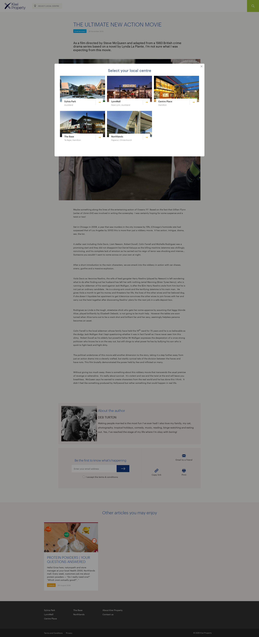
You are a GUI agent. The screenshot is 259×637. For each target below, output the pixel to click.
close (201, 66)
